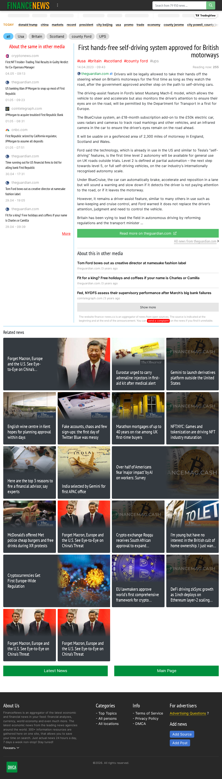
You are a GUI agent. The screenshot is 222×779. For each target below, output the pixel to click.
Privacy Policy (146, 718)
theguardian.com (25, 82)
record (71, 24)
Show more (148, 307)
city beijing (104, 24)
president (86, 24)
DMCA (140, 723)
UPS (102, 36)
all (8, 36)
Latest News (55, 670)
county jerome (174, 24)
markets (58, 24)
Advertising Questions (188, 713)
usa (118, 24)
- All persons (106, 718)
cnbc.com (19, 129)
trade (140, 24)
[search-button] (210, 5)
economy (153, 24)
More (66, 233)
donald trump (28, 24)
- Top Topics (106, 713)
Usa (21, 36)
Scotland (57, 36)
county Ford (81, 36)
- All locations (107, 723)
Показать (9, 748)
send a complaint (158, 320)
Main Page (166, 670)
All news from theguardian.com (195, 241)
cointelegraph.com (26, 108)
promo (128, 24)
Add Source (182, 734)
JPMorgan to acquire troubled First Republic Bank (34, 115)
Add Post (180, 743)
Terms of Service (149, 713)
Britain (37, 36)
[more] (58, 5)
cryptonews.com (25, 55)
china (45, 24)
